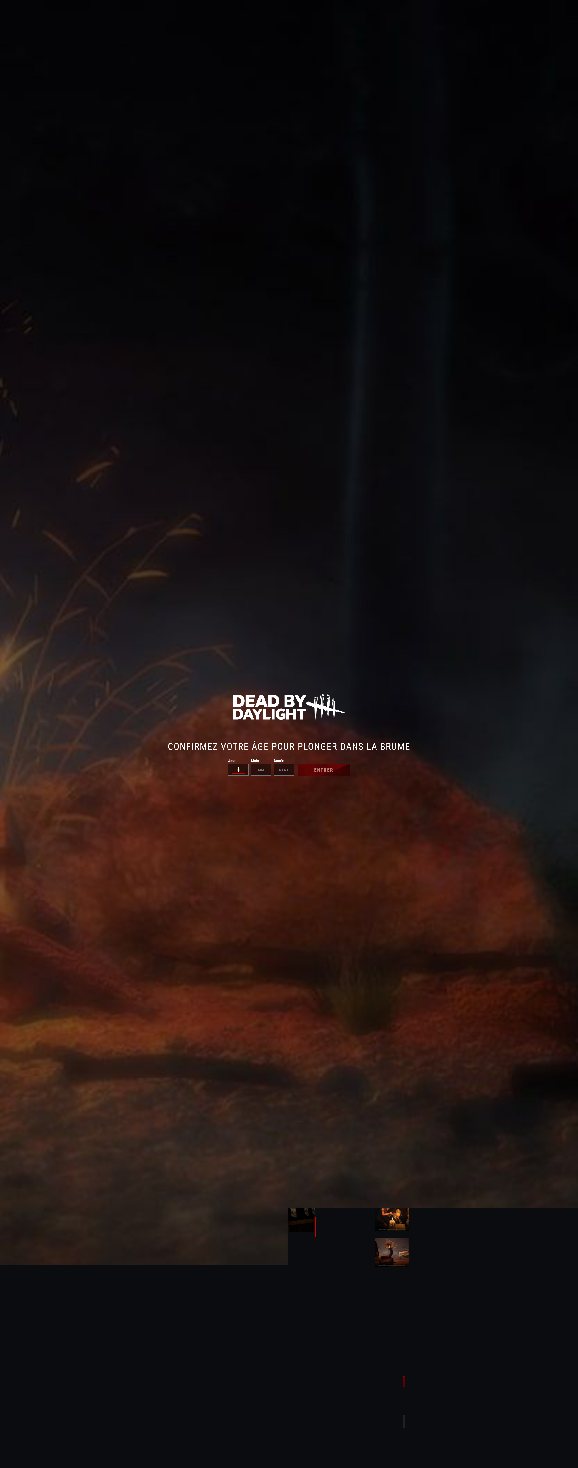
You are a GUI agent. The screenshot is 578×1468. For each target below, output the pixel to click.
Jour (232, 760)
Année (279, 760)
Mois (255, 760)
